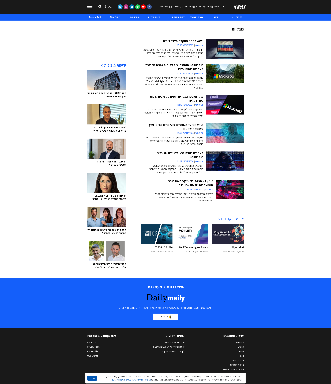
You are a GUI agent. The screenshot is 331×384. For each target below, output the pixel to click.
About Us (91, 342)
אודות (241, 351)
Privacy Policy (93, 346)
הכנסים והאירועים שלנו (175, 342)
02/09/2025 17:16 (185, 45)
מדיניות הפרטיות (237, 364)
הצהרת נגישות (238, 360)
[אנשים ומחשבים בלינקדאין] (132, 6)
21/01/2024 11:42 (185, 161)
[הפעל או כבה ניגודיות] (105, 7)
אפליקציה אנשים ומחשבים (233, 369)
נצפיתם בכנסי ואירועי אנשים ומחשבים (169, 346)
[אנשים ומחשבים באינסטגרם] (126, 6)
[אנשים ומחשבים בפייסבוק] (149, 6)
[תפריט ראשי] (89, 7)
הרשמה (164, 316)
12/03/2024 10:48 (185, 104)
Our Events (92, 355)
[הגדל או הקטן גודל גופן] (110, 7)
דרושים (241, 346)
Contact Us (92, 351)
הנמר (241, 355)
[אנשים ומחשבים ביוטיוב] (143, 6)
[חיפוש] (99, 7)
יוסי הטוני (199, 45)
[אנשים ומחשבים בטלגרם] (120, 6)
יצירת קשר (239, 342)
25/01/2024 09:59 (185, 133)
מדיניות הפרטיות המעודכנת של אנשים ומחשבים (131, 379)
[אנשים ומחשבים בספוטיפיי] (138, 6)
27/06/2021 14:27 (195, 189)
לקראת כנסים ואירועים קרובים (172, 351)
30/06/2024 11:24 (185, 73)
